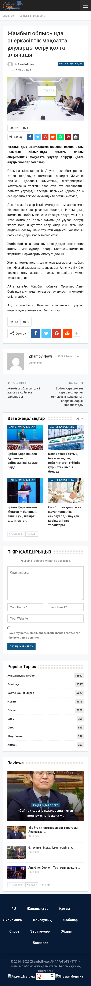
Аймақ (12, 744)
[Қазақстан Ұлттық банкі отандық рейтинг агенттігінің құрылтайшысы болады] (66, 437)
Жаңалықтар (37, 909)
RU (13, 909)
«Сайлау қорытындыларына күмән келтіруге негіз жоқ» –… (45, 813)
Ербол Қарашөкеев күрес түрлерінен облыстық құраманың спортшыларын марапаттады (67, 397)
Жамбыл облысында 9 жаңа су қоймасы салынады (23, 392)
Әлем (11, 718)
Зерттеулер (40, 931)
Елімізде (13, 684)
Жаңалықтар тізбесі (21, 675)
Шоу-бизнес (15, 736)
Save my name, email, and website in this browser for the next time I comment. (44, 635)
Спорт (11, 727)
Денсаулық (42, 920)
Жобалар (70, 920)
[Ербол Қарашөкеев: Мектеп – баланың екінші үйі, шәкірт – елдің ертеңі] (25, 490)
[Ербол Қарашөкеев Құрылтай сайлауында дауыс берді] (25, 437)
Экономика (12, 920)
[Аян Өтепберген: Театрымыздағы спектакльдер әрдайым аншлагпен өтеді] (16, 872)
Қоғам (11, 701)
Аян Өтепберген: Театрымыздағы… (54, 867)
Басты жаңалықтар (70, 63)
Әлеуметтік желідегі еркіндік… (51, 847)
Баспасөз (40, 943)
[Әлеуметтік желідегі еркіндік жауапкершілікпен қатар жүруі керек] (16, 852)
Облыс (12, 710)
